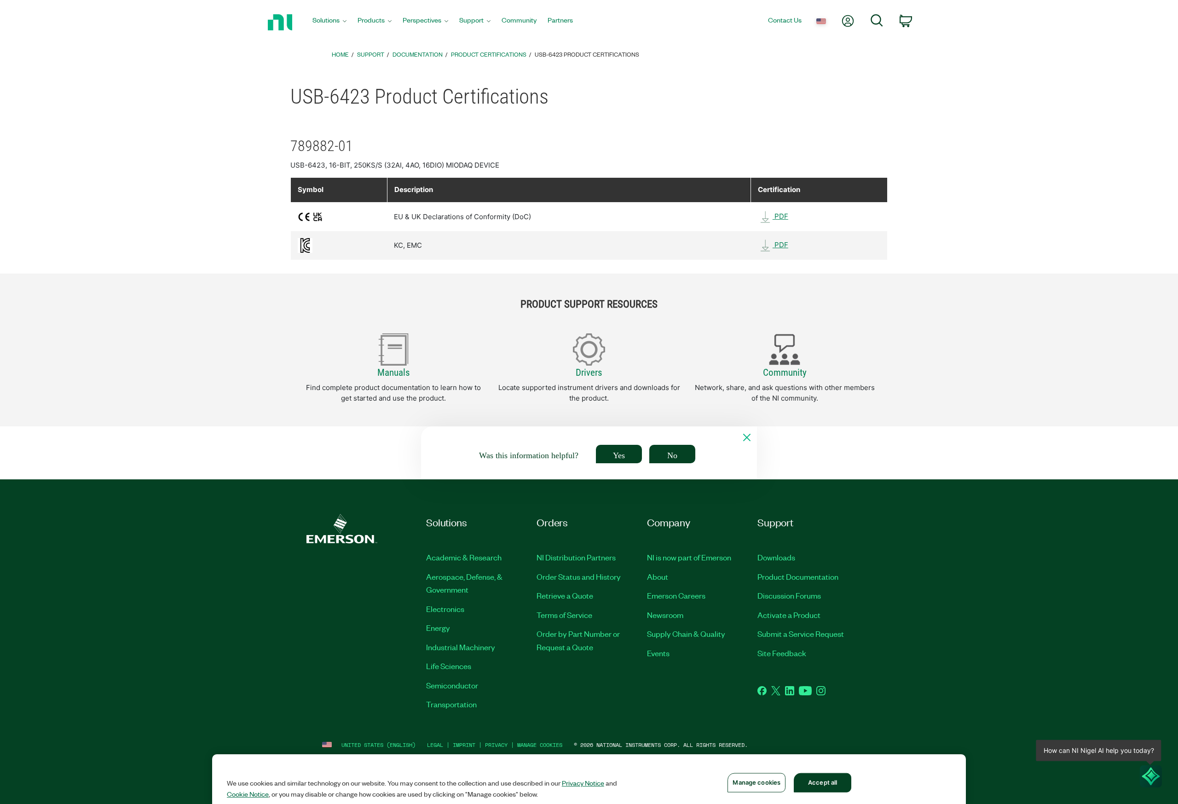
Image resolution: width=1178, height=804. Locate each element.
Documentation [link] (418, 54)
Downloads (776, 557)
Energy (438, 628)
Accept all (822, 782)
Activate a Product (788, 615)
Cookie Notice (248, 793)
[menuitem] (329, 22)
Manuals (393, 372)
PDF (780, 216)
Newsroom (665, 615)
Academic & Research (464, 557)
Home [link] (340, 54)
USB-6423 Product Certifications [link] (587, 54)
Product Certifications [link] (488, 54)
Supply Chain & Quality (686, 634)
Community (785, 372)
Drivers (589, 372)
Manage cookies (539, 745)
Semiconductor (452, 685)
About (657, 576)
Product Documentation (797, 576)
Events (658, 653)
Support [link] (370, 54)
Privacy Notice (583, 782)
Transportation (451, 704)
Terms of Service (564, 615)
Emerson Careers (676, 595)
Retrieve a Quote (565, 595)
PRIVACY (496, 745)
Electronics (445, 609)
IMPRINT (464, 745)
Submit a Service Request (800, 634)
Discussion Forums (789, 595)
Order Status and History (579, 576)
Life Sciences (448, 666)
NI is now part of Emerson (689, 557)
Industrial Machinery (460, 647)
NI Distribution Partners (576, 557)
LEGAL (435, 745)
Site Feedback (781, 653)
